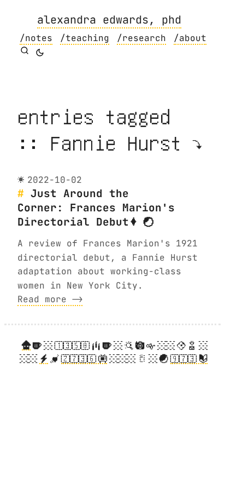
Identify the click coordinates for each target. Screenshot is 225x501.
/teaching (84, 38)
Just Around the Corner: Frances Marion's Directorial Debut (96, 207)
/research (141, 38)
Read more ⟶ (49, 299)
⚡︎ (43, 358)
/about (190, 38)
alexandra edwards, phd (109, 20)
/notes (36, 38)
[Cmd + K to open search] (24, 50)
